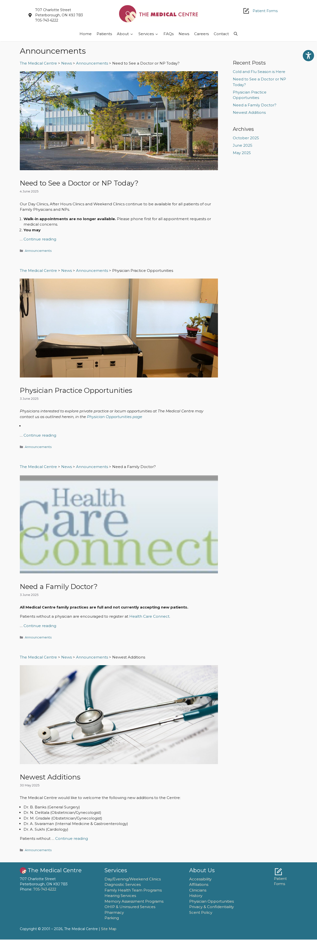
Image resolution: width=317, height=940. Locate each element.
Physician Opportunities (211, 901)
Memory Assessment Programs (134, 901)
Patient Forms (265, 11)
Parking (112, 918)
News (184, 33)
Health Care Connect (149, 616)
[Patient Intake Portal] (278, 871)
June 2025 (242, 145)
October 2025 (246, 138)
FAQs (168, 33)
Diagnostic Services (123, 884)
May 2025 (242, 152)
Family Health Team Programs (133, 890)
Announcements (38, 251)
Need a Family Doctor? (59, 586)
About (123, 33)
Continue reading (40, 239)
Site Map (108, 929)
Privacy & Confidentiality (211, 906)
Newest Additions (50, 777)
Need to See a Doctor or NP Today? (79, 183)
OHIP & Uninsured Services (130, 906)
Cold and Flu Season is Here (259, 71)
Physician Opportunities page (114, 416)
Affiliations (198, 884)
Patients (104, 33)
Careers (201, 33)
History (195, 895)
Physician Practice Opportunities (76, 390)
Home (85, 33)
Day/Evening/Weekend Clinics (133, 879)
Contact (221, 33)
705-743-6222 (44, 889)
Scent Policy (200, 912)
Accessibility (200, 879)
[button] (235, 33)
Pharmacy (114, 912)
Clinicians (197, 890)
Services (146, 33)
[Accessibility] (308, 55)
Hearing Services (120, 895)
